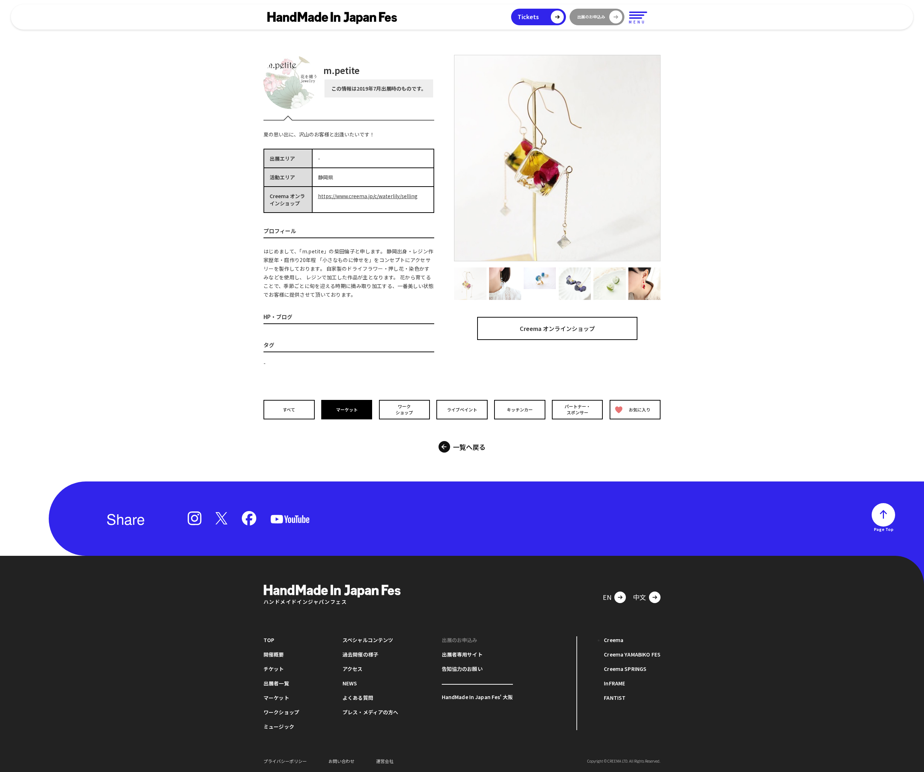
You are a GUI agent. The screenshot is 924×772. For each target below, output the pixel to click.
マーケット (347, 409)
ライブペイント (462, 409)
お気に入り (639, 409)
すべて (289, 409)
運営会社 (384, 761)
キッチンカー (520, 409)
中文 (639, 597)
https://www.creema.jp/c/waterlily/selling (368, 196)
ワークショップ (404, 409)
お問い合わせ (341, 761)
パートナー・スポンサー (577, 409)
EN (607, 597)
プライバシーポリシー (285, 761)
